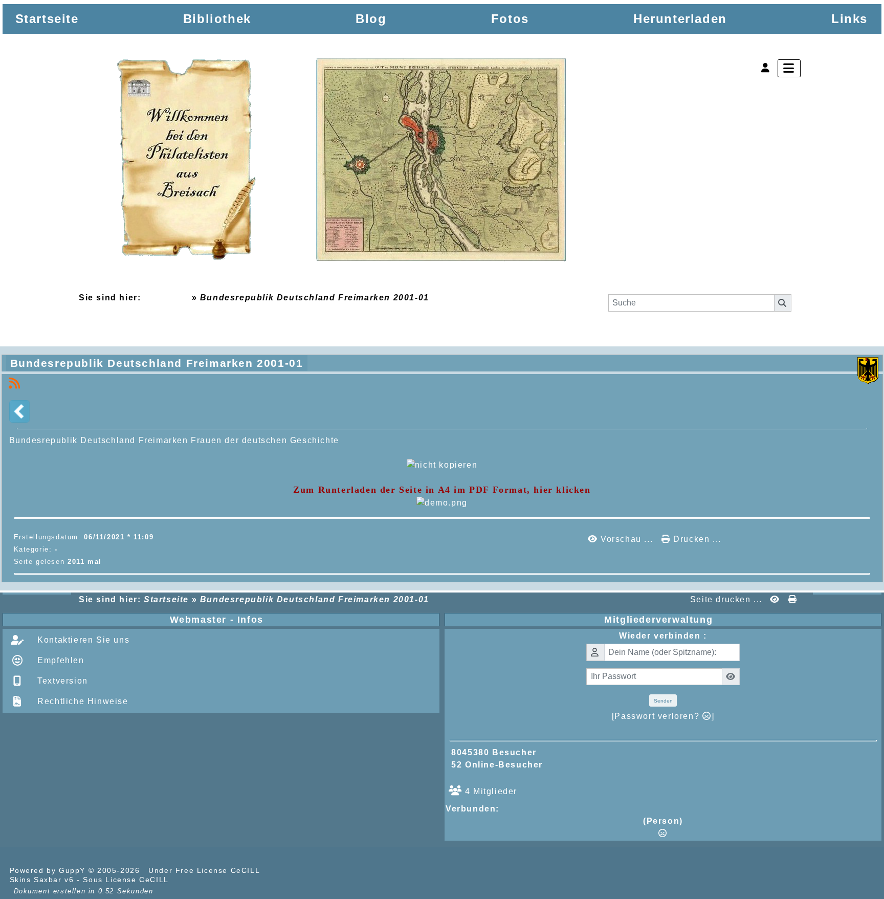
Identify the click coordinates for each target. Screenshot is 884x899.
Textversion (61, 680)
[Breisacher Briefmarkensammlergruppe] (342, 162)
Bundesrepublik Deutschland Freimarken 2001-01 (156, 363)
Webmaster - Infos (302, 620)
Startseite (166, 297)
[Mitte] (867, 386)
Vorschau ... (626, 539)
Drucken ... (696, 539)
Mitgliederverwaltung (740, 620)
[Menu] (789, 68)
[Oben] (867, 366)
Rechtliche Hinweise (81, 701)
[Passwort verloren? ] (663, 716)
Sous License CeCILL (125, 879)
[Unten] (867, 406)
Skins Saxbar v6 (42, 879)
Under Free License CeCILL (205, 870)
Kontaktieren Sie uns (82, 639)
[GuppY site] (280, 870)
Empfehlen (59, 660)
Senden (663, 701)
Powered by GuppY (49, 870)
